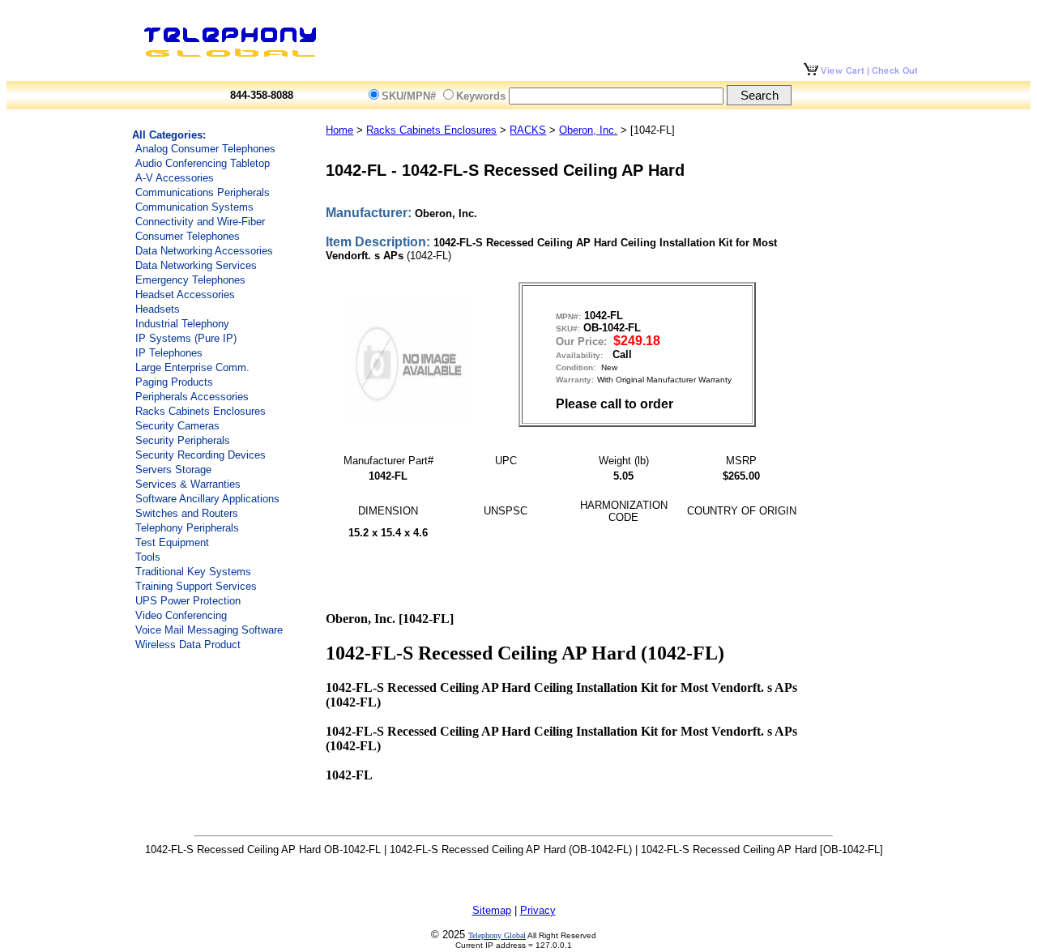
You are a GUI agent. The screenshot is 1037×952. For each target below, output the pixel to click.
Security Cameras (177, 426)
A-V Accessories (174, 178)
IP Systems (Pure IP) (186, 338)
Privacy (538, 910)
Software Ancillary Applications (207, 499)
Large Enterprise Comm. (192, 367)
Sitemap (491, 910)
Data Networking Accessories (204, 251)
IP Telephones (169, 353)
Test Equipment (172, 542)
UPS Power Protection (188, 601)
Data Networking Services (196, 265)
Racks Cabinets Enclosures (200, 411)
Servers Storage (173, 469)
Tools (147, 557)
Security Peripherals (182, 440)
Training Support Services (196, 586)
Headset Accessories (185, 294)
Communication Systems (194, 207)
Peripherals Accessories (192, 397)
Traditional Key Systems (193, 572)
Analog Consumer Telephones (205, 149)
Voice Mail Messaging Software (209, 630)
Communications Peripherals (202, 192)
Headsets (157, 309)
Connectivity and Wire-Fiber (200, 222)
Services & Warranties (188, 484)
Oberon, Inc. (588, 130)
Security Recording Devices (200, 455)
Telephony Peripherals (187, 528)
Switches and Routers (186, 513)
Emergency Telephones (190, 280)
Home (339, 130)
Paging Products (174, 382)
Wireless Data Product (188, 644)
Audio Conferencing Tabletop (202, 163)
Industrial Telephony (182, 324)
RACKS (528, 130)
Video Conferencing (181, 615)
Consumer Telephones (187, 236)
